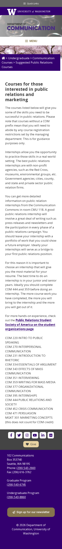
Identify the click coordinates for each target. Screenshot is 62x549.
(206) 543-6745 (16, 485)
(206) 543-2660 (26, 468)
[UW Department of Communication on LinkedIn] (43, 435)
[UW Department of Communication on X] (19, 435)
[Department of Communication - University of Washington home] (31, 27)
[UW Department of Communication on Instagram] (27, 435)
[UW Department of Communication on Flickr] (51, 435)
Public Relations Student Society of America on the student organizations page (30, 324)
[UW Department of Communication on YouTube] (35, 435)
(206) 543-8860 (16, 497)
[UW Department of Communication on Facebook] (11, 435)
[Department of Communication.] (3, 58)
